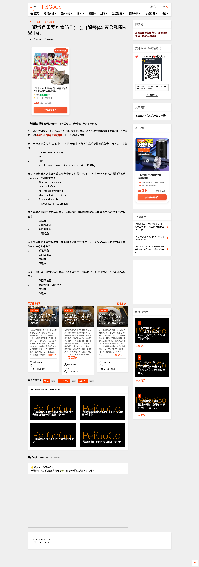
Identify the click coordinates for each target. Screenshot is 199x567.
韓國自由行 (34, 310)
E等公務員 (49, 22)
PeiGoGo (51, 7)
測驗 (38, 22)
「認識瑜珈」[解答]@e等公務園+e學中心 (101, 442)
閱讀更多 (52, 355)
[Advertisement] (152, 282)
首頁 (30, 22)
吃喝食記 (34, 303)
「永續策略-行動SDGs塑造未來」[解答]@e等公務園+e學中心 (151, 405)
